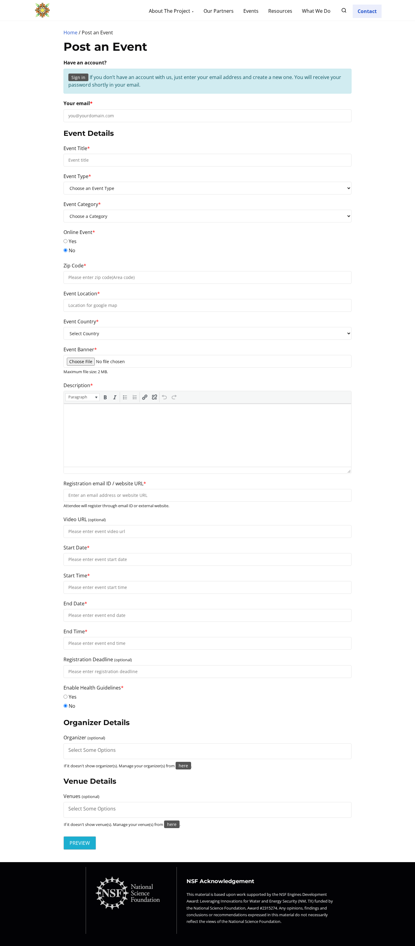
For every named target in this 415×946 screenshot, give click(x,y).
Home (70, 32)
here (183, 766)
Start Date (76, 547)
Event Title (76, 148)
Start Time (76, 575)
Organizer (84, 737)
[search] (343, 11)
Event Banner (80, 349)
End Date (75, 603)
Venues (81, 796)
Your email (78, 103)
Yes (72, 241)
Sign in (78, 77)
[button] (82, 397)
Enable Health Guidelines (93, 687)
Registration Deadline (97, 659)
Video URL (84, 519)
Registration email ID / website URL (104, 483)
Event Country (81, 321)
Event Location (81, 293)
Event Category (82, 204)
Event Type (77, 176)
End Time (75, 631)
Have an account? (85, 62)
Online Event (79, 232)
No (71, 250)
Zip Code (74, 265)
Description (78, 385)
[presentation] (82, 397)
